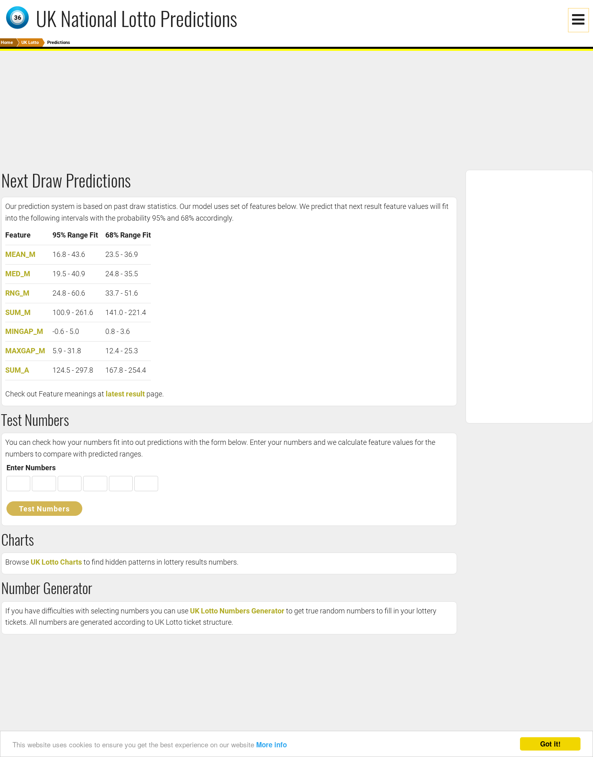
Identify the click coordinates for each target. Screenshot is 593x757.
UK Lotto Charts (56, 562)
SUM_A (17, 370)
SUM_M (18, 312)
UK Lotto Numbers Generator (237, 611)
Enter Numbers (31, 467)
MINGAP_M (24, 331)
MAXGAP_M (25, 350)
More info (271, 744)
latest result (125, 394)
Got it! (550, 744)
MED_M (17, 273)
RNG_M (17, 293)
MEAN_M (20, 254)
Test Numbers (44, 509)
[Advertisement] (242, 107)
